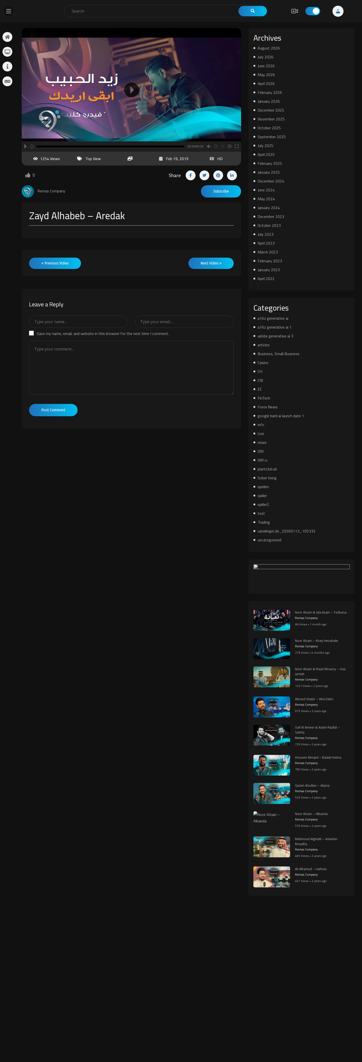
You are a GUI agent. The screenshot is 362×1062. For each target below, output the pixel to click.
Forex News (268, 407)
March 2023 (268, 252)
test (261, 513)
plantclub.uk (267, 469)
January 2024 (269, 207)
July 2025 (265, 145)
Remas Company (306, 618)
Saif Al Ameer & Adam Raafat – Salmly (317, 729)
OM (260, 451)
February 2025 (270, 163)
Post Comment (53, 410)
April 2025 (266, 154)
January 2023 (269, 269)
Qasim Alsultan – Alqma (312, 785)
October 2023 (269, 225)
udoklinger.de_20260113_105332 (286, 531)
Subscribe (221, 191)
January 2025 (269, 172)
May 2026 (266, 74)
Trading (264, 522)
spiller (262, 495)
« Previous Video (55, 263)
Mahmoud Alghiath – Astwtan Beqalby (316, 841)
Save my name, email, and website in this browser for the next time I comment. (103, 333)
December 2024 (271, 181)
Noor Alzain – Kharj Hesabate (316, 640)
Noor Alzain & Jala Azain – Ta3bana (320, 612)
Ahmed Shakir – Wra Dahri (314, 699)
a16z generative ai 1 (275, 327)
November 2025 (271, 119)
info (261, 424)
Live (261, 433)
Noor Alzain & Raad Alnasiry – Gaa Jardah (320, 671)
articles (264, 344)
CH (260, 371)
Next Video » (211, 263)
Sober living (267, 477)
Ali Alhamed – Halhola (311, 869)
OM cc (263, 460)
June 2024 (266, 190)
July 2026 (265, 57)
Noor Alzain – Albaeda (311, 814)
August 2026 (269, 48)
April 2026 (266, 83)
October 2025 (269, 128)
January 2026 (269, 101)
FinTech (264, 398)
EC (260, 389)
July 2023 (265, 234)
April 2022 (266, 278)
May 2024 (266, 198)
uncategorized (269, 540)
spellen (263, 486)
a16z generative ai (273, 318)
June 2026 (266, 65)
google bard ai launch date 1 (281, 415)
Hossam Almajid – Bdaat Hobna (318, 757)
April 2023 (266, 243)
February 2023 (270, 261)
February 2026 (270, 92)
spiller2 (263, 504)
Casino (263, 362)
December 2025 (271, 110)
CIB (260, 380)
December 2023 (271, 216)
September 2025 (272, 136)
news (262, 442)
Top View (93, 158)
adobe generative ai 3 (275, 336)
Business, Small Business (278, 353)
